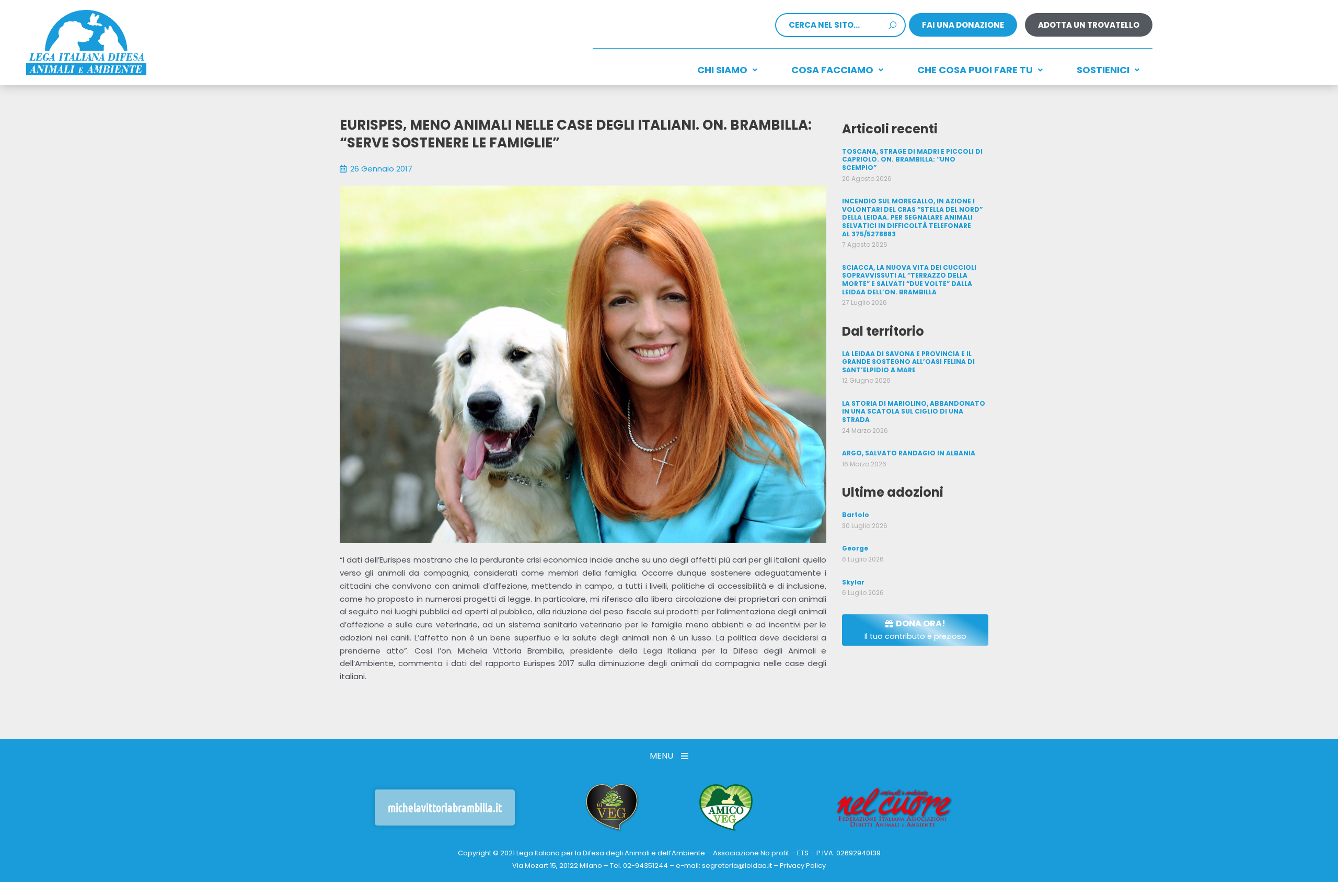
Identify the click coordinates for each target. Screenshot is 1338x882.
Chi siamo (722, 69)
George (855, 548)
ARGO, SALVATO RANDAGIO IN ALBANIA (908, 453)
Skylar (853, 582)
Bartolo (855, 514)
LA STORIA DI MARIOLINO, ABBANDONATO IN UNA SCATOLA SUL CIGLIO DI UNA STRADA (913, 411)
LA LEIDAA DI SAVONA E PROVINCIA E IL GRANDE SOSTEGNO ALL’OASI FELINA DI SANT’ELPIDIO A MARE (908, 361)
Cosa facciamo (832, 69)
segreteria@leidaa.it (737, 865)
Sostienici (1103, 69)
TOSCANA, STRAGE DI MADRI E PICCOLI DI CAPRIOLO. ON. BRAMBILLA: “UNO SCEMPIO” (912, 159)
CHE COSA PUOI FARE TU (975, 69)
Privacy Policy (803, 865)
